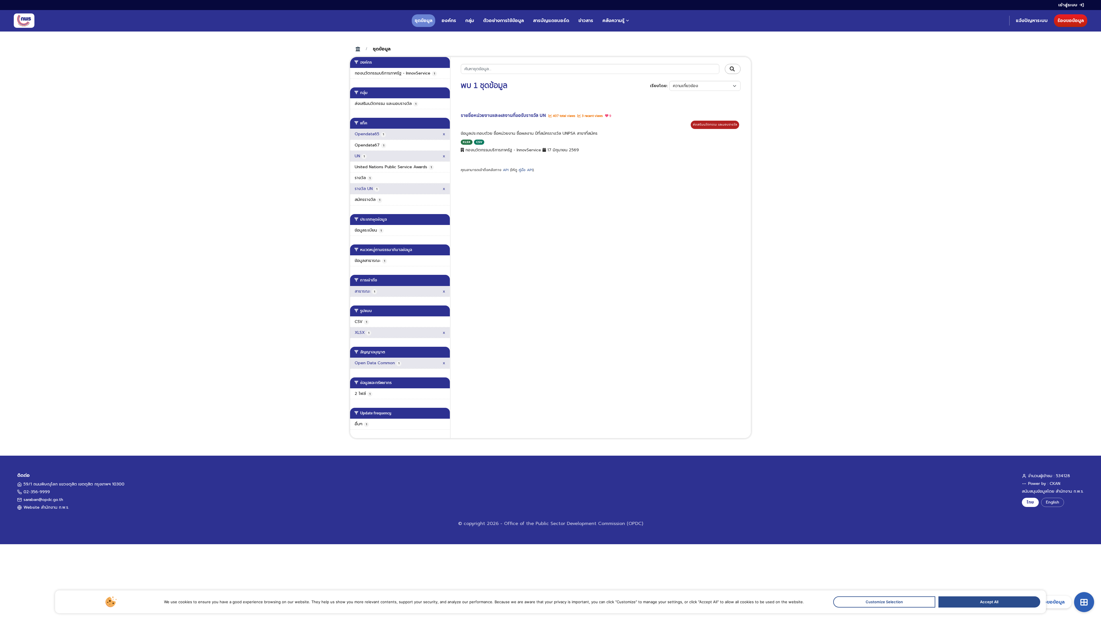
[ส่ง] (733, 69)
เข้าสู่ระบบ (1067, 5)
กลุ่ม (469, 20)
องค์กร (449, 20)
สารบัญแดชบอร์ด (551, 20)
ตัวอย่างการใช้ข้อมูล (503, 20)
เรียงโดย (658, 86)
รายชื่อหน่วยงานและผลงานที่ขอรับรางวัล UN (504, 115)
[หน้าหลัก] (24, 20)
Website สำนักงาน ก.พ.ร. (46, 507)
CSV (479, 142)
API (506, 170)
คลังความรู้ (613, 20)
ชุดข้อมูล (423, 20)
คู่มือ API (526, 170)
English (1052, 502)
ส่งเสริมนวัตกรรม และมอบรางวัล (715, 124)
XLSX (466, 142)
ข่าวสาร (585, 20)
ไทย (1030, 502)
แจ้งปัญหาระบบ (1032, 20)
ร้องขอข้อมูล (1070, 20)
